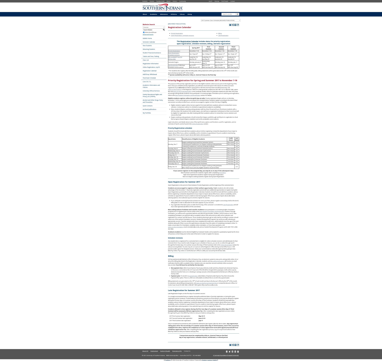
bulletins (168, 360)
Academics (153, 14)
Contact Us (187, 351)
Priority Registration (177, 33)
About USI (145, 351)
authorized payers (218, 261)
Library (182, 14)
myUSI (210, 1)
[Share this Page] (233, 25)
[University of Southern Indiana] (163, 7)
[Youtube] (232, 351)
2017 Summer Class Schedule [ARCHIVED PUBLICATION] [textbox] (217, 20)
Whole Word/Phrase (150, 32)
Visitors (175, 1)
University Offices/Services (151, 91)
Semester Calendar (149, 42)
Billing (220, 33)
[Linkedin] (235, 351)
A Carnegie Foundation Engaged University (226, 355)
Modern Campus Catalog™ (210, 360)
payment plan (193, 276)
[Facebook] (227, 351)
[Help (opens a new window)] (238, 25)
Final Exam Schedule (149, 78)
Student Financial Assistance (152, 53)
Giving (190, 14)
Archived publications (149, 109)
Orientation (222, 173)
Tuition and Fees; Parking (151, 56)
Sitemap (216, 1)
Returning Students (149, 49)
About (145, 14)
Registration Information (151, 64)
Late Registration (223, 35)
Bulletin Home (147, 38)
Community (182, 1)
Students (144, 1)
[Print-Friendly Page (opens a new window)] (235, 25)
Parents (152, 1)
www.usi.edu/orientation (175, 227)
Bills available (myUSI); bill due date (175, 58)
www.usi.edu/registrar (174, 89)
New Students (147, 46)
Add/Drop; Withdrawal (150, 74)
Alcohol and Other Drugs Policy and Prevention (153, 101)
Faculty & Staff (160, 1)
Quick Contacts (148, 106)
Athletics (174, 14)
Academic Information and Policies (151, 86)
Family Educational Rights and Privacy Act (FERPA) (152, 95)
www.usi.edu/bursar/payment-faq (206, 283)
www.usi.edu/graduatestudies (182, 91)
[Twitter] (229, 351)
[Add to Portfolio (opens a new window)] (230, 25)
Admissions (164, 14)
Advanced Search (148, 34)
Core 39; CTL (147, 82)
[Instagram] (238, 351)
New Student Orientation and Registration (187, 95)
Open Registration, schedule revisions (182, 35)
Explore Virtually (165, 351)
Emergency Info (177, 351)
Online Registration (197, 124)
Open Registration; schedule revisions (174, 54)
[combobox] (221, 20)
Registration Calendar (150, 71)
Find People (224, 1)
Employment (154, 351)
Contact (232, 1)
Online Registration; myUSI (151, 67)
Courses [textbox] (145, 27)
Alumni (168, 1)
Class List (146, 60)
